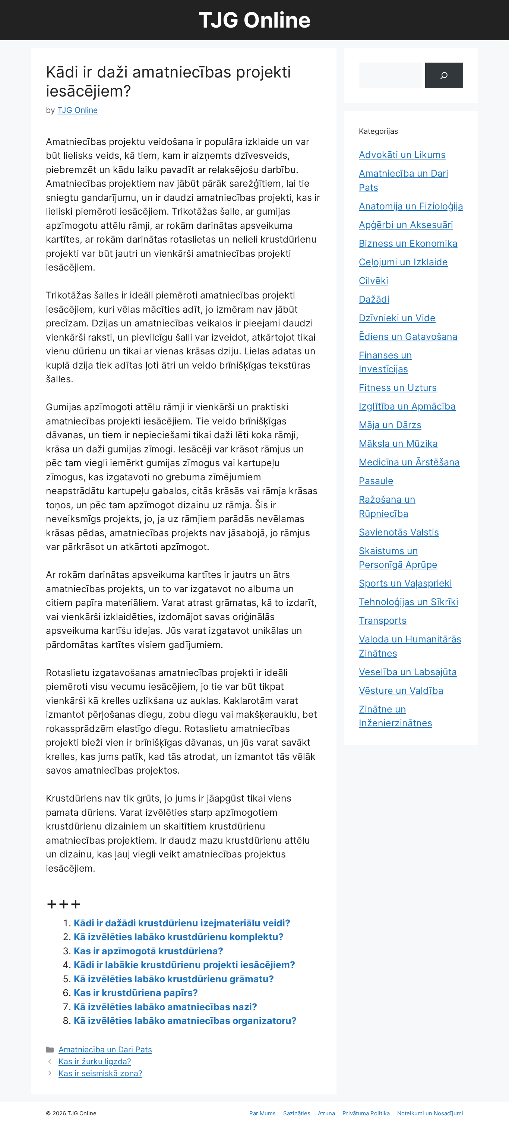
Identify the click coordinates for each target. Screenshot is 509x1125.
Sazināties (296, 1113)
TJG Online (254, 20)
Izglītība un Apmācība (407, 406)
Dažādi (374, 299)
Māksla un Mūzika (398, 443)
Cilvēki (373, 280)
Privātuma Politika (366, 1113)
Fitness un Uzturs (398, 387)
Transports (383, 620)
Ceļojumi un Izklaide (403, 262)
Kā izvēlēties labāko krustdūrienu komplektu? (179, 936)
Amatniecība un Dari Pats (105, 1049)
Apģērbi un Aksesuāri (406, 224)
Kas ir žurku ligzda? (95, 1061)
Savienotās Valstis (399, 532)
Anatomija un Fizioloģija (411, 206)
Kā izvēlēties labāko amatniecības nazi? (165, 1006)
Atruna (326, 1113)
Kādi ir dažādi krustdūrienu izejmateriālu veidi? (182, 923)
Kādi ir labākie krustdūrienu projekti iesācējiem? (184, 964)
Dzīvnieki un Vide (397, 317)
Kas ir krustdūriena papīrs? (136, 992)
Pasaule (376, 480)
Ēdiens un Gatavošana (408, 336)
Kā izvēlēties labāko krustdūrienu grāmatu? (174, 979)
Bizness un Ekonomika (408, 243)
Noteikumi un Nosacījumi (430, 1113)
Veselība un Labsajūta (408, 671)
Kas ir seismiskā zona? (100, 1073)
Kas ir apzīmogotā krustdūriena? (148, 951)
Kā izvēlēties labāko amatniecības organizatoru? (185, 1020)
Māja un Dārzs (390, 424)
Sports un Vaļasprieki (405, 583)
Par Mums (262, 1113)
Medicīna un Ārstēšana (409, 462)
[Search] (444, 75)
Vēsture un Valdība (401, 690)
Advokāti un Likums (402, 154)
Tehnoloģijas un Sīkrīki (408, 601)
